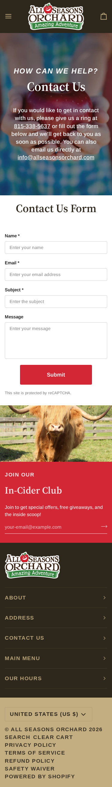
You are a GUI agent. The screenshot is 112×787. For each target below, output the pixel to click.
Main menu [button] (22, 658)
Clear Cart (53, 737)
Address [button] (19, 618)
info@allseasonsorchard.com (56, 157)
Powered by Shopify (40, 776)
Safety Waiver (30, 769)
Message (14, 316)
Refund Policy (30, 761)
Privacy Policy (30, 745)
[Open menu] (14, 16)
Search (17, 737)
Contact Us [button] (25, 638)
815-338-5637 (32, 126)
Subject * (14, 289)
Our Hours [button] (23, 678)
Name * (12, 235)
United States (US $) (44, 714)
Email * (12, 262)
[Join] (102, 526)
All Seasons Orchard (49, 729)
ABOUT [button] (15, 598)
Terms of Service (35, 753)
